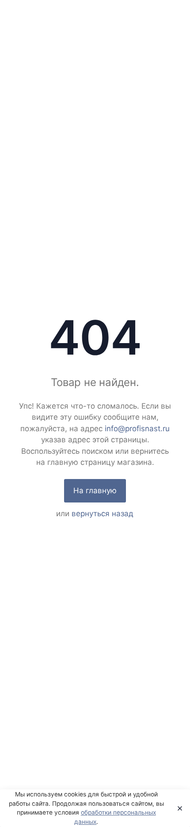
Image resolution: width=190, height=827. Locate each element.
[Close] (177, 808)
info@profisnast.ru (137, 428)
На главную (95, 490)
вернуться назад (102, 513)
